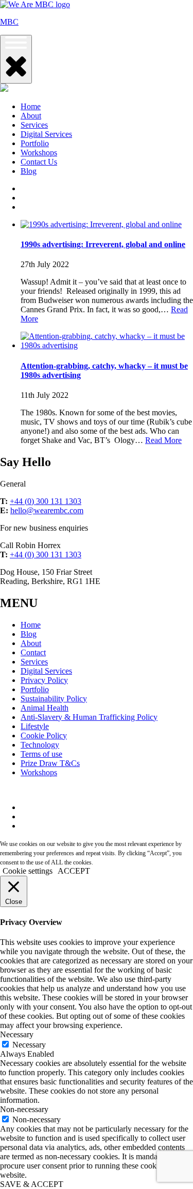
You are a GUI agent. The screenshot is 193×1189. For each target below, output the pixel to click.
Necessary (29, 1044)
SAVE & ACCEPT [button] (31, 1184)
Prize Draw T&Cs (50, 763)
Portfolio (35, 143)
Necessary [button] (16, 1034)
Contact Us (39, 161)
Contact (33, 652)
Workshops (39, 152)
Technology (40, 744)
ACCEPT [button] (74, 870)
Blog (29, 171)
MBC (9, 21)
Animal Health (44, 707)
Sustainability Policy (54, 698)
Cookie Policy (44, 735)
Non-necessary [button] (24, 1109)
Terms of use (41, 754)
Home (31, 106)
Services (34, 124)
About (31, 115)
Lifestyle (35, 726)
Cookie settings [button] (27, 870)
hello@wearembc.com (46, 510)
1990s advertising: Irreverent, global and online (103, 244)
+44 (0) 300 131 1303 (45, 501)
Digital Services (46, 134)
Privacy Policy (44, 680)
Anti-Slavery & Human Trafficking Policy (89, 717)
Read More (163, 440)
